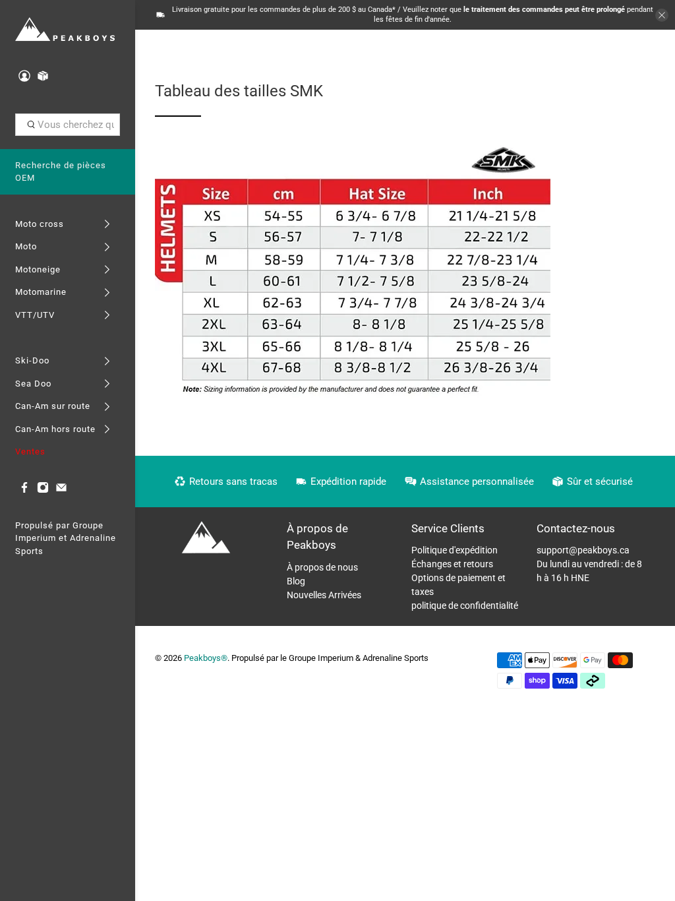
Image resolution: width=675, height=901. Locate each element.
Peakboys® (205, 658)
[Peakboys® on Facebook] (24, 490)
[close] (661, 15)
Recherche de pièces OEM (60, 171)
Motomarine (41, 292)
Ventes (30, 451)
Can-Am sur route (52, 406)
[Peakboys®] (65, 30)
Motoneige (38, 269)
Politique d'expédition (454, 550)
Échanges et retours (452, 564)
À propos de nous (322, 567)
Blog (296, 581)
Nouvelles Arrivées (324, 595)
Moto (26, 246)
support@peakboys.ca (583, 550)
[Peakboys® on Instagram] (43, 490)
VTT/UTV (35, 315)
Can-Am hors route (55, 429)
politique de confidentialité (464, 605)
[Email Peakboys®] (61, 490)
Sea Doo (33, 383)
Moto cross (39, 224)
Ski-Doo (32, 360)
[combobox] (68, 124)
